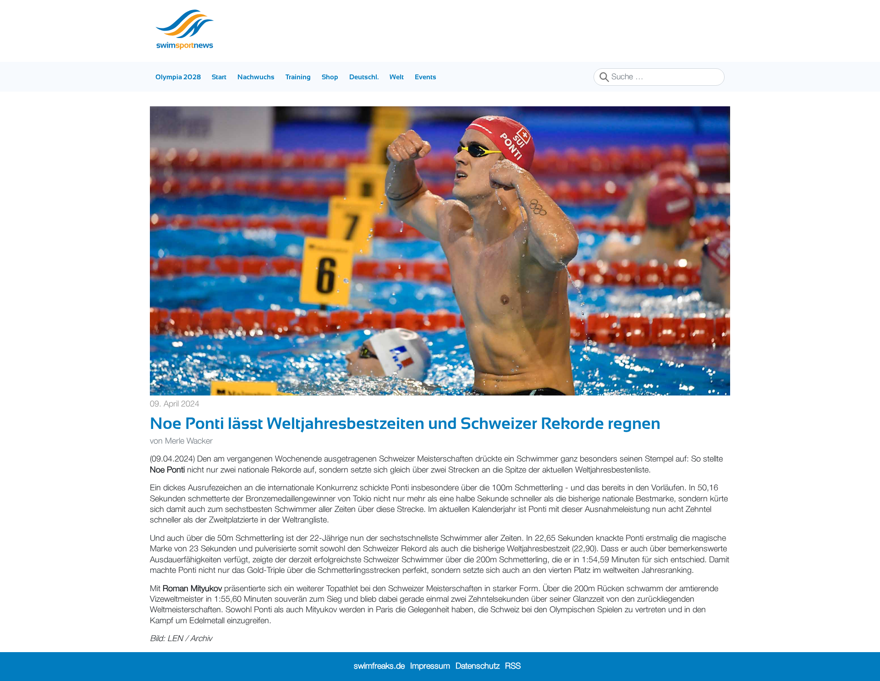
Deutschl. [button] (364, 77)
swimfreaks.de (379, 666)
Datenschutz (478, 666)
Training (298, 77)
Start (219, 77)
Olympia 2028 (178, 77)
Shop (330, 77)
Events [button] (425, 77)
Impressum (430, 666)
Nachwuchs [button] (256, 77)
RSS (513, 666)
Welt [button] (397, 77)
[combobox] (659, 77)
